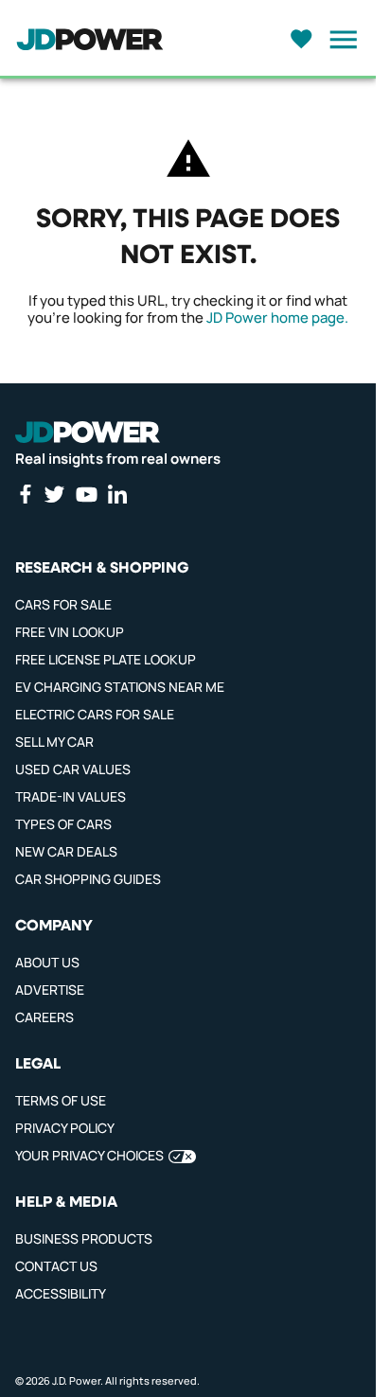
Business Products (83, 1238)
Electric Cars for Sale (94, 714)
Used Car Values (73, 769)
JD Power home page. (277, 317)
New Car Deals (66, 851)
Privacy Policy (65, 1128)
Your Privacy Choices (89, 1155)
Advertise (49, 990)
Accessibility (60, 1293)
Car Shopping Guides (88, 879)
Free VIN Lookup (69, 632)
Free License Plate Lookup (105, 659)
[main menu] (338, 39)
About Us (47, 962)
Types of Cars (63, 824)
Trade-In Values (70, 796)
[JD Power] (87, 432)
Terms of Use (60, 1100)
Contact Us (56, 1266)
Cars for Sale (63, 604)
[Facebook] (24, 494)
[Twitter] (54, 494)
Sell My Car (54, 742)
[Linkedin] (117, 494)
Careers (44, 1017)
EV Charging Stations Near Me (119, 687)
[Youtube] (86, 494)
